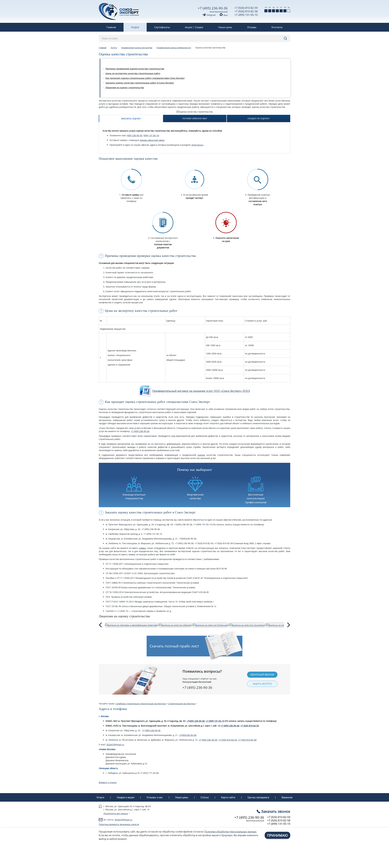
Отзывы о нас (155, 797)
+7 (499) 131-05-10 (246, 14)
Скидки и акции (125, 797)
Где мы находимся (258, 797)
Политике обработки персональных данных (230, 831)
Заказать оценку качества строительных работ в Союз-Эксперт (139, 82)
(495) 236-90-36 (134, 135)
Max (225, 15)
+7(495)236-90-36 (187, 735)
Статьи (205, 797)
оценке (201, 455)
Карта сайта (228, 797)
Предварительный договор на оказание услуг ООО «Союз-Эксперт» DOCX (201, 391)
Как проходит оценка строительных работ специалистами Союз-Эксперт (145, 78)
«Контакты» (197, 144)
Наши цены (225, 27)
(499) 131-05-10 (151, 135)
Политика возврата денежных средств (119, 824)
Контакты (277, 27)
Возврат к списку (108, 782)
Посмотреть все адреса (115, 813)
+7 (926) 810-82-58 (246, 11)
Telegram (211, 15)
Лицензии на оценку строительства (124, 87)
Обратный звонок (262, 674)
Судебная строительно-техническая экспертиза (140, 703)
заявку (142, 548)
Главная (111, 27)
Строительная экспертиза (181, 703)
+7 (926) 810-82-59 (246, 7)
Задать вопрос (262, 683)
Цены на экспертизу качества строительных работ (132, 73)
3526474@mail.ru (115, 744)
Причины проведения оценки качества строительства (134, 68)
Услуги (135, 27)
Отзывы (251, 27)
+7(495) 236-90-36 (196, 721)
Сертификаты (162, 27)
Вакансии (287, 797)
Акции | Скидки (194, 27)
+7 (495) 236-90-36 (213, 8)
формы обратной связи (152, 140)
